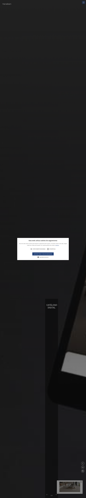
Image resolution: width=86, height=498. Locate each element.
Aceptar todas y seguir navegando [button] (43, 253)
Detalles (57, 245)
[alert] (43, 249)
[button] (43, 249)
